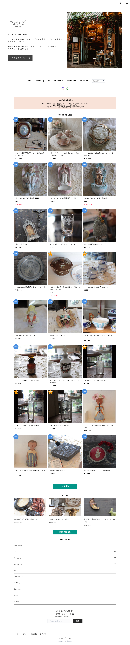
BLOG (48, 81)
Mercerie (17, 558)
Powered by (62, 641)
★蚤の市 (17, 601)
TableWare (18, 546)
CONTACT (84, 81)
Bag (15, 570)
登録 (77, 621)
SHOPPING (58, 81)
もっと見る (65, 486)
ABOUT (38, 81)
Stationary (18, 589)
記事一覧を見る (65, 532)
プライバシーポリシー (22, 634)
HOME (29, 81)
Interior (17, 552)
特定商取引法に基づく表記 (38, 634)
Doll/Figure (18, 583)
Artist (16, 595)
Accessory (18, 564)
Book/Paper (18, 576)
